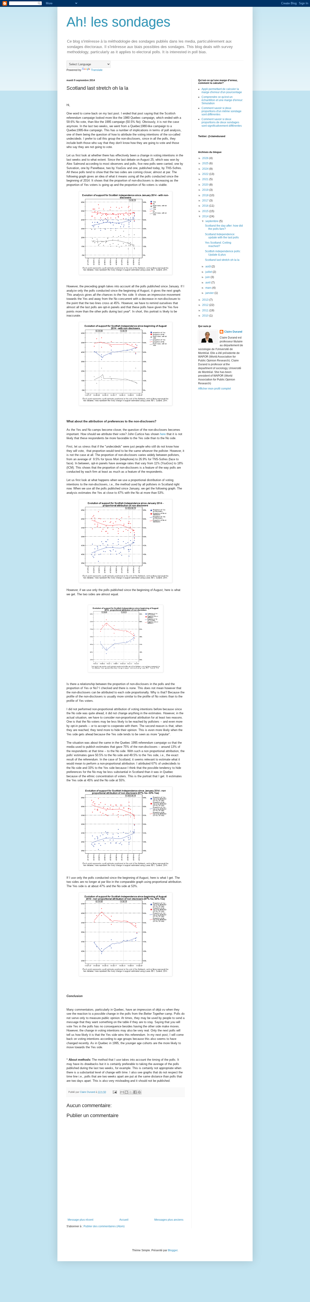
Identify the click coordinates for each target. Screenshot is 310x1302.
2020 (205, 184)
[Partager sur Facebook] (135, 1092)
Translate (97, 70)
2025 (205, 163)
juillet (209, 271)
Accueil (123, 1219)
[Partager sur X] (130, 1092)
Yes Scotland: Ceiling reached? (218, 244)
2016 (205, 205)
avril (208, 282)
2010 (205, 315)
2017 (205, 200)
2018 (205, 195)
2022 (205, 174)
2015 (205, 211)
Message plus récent (80, 1219)
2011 (205, 310)
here (163, 434)
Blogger (172, 1250)
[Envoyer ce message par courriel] (122, 1092)
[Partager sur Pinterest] (139, 1092)
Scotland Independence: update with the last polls (222, 236)
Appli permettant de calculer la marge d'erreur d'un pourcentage (222, 90)
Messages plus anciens (168, 1219)
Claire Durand (233, 331)
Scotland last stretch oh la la (222, 259)
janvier (209, 293)
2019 (205, 189)
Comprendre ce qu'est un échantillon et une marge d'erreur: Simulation (222, 100)
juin (208, 277)
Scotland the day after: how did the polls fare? (224, 227)
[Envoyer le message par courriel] (115, 1092)
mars (208, 287)
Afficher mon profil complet (214, 388)
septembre (212, 221)
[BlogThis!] (126, 1092)
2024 (205, 168)
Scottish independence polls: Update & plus (223, 253)
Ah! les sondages (118, 21)
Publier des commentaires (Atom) (104, 1226)
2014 (205, 216)
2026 (205, 158)
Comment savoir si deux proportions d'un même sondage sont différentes (221, 111)
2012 (205, 305)
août (208, 266)
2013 (205, 299)
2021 (205, 179)
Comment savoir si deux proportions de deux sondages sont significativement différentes (222, 122)
